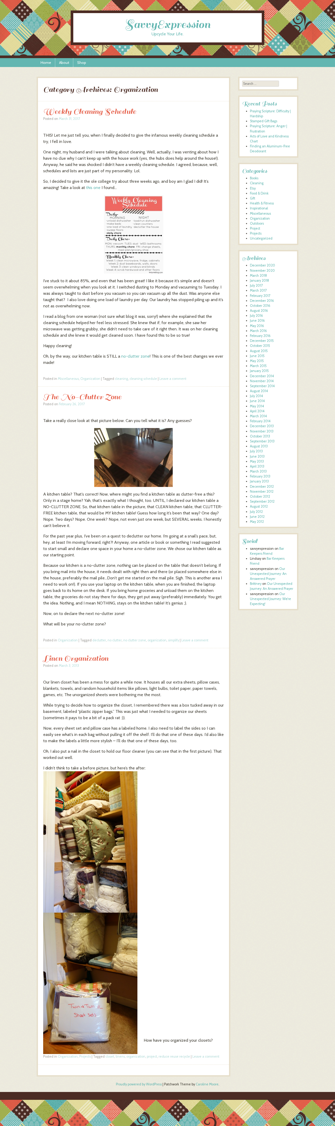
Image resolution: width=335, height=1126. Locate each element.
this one (93, 187)
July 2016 (256, 316)
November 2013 (261, 431)
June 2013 (257, 456)
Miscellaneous (68, 379)
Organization (90, 379)
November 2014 (262, 381)
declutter (99, 640)
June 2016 (257, 321)
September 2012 (262, 501)
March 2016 (258, 331)
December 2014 (262, 376)
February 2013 (260, 476)
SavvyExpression (167, 24)
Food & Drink (259, 193)
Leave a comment (172, 379)
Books (254, 178)
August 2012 (259, 506)
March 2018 (258, 276)
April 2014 (257, 411)
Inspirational (259, 208)
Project (255, 228)
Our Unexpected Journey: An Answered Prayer (268, 574)
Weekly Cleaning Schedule (89, 111)
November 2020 (262, 271)
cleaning (121, 379)
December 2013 (262, 426)
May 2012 (257, 522)
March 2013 (258, 471)
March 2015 (258, 366)
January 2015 (259, 371)
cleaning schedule (143, 379)
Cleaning (257, 183)
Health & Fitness (262, 203)
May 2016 (257, 326)
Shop (81, 62)
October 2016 (260, 306)
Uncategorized (261, 238)
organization (157, 640)
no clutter (115, 640)
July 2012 (256, 512)
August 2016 (259, 311)
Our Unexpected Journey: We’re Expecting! (270, 599)
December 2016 (262, 301)
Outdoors (257, 223)
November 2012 (261, 491)
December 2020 (262, 265)
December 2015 (262, 341)
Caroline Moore (207, 1084)
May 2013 (257, 461)
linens (120, 1056)
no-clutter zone (135, 356)
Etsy (253, 188)
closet (109, 1056)
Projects (85, 1056)
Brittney (255, 584)
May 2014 (257, 406)
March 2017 (258, 290)
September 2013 (262, 441)
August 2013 (259, 446)
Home (46, 62)
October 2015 (260, 346)
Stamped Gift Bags (263, 121)
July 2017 (256, 285)
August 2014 (259, 391)
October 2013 (260, 436)
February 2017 (260, 296)
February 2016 (260, 336)
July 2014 (256, 396)
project (152, 1056)
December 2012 (262, 487)
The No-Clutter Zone (82, 397)
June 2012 (257, 517)
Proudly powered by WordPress (139, 1084)
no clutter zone (134, 640)
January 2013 (259, 481)
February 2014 (260, 421)
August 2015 (259, 351)
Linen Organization (75, 658)
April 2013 (257, 466)
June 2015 (257, 356)
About (64, 62)
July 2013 (256, 451)
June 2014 (257, 401)
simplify (173, 640)
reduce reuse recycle (174, 1056)
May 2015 (257, 361)
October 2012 (260, 496)
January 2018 (259, 280)
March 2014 (258, 416)
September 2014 (262, 386)
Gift (252, 198)
